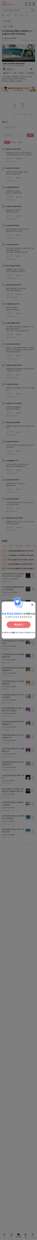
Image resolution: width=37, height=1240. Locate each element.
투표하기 (18, 624)
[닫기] (32, 605)
